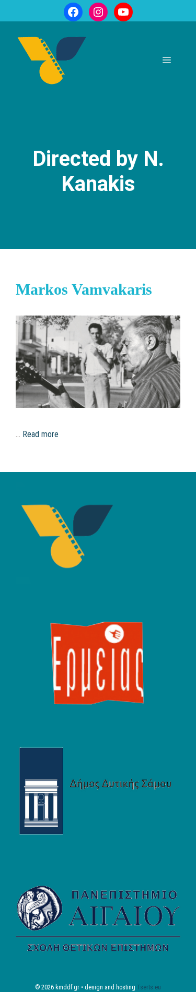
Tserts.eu (149, 987)
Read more (40, 434)
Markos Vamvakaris (84, 289)
